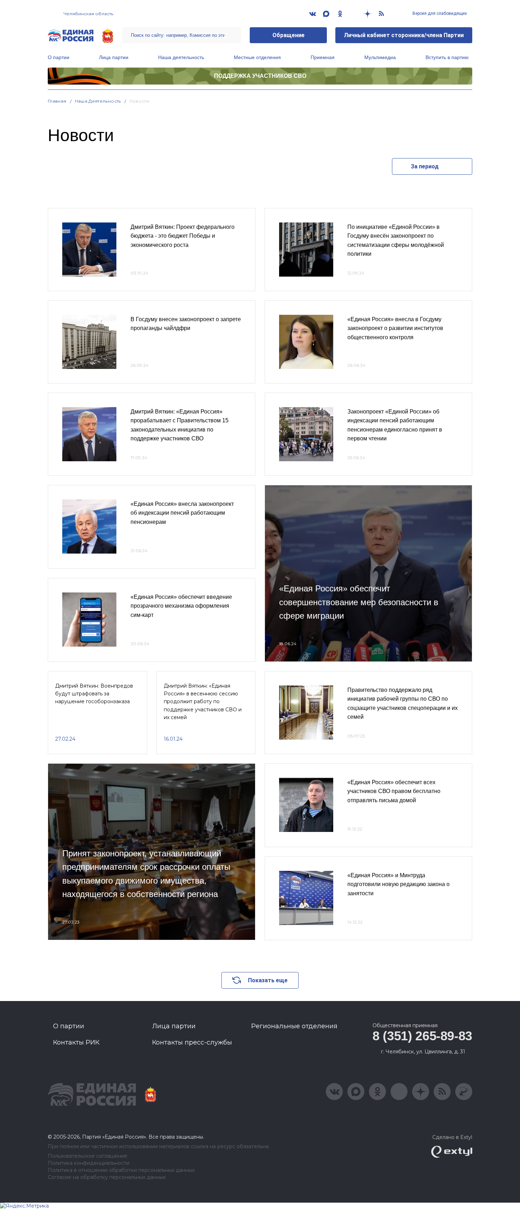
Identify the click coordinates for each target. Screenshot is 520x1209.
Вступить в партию (447, 57)
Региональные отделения (294, 1026)
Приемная (323, 57)
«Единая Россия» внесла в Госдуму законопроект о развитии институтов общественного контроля (395, 328)
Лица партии (113, 57)
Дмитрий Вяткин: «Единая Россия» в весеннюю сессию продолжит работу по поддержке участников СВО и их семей (203, 702)
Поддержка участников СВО (260, 76)
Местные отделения (257, 57)
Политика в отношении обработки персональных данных (121, 1170)
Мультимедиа (380, 57)
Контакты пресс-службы (192, 1042)
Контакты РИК (76, 1042)
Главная (57, 101)
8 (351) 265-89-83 (422, 1036)
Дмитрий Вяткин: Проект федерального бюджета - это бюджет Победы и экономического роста (183, 236)
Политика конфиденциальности (88, 1163)
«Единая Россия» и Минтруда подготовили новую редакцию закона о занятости (398, 884)
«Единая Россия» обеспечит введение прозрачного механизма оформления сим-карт (181, 606)
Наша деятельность (181, 57)
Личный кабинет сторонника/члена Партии (404, 35)
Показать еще (268, 980)
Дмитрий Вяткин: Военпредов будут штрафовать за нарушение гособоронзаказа (94, 694)
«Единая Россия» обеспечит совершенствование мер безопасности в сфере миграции (358, 602)
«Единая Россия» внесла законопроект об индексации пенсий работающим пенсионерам (182, 513)
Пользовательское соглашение (87, 1156)
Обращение (288, 35)
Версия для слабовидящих (439, 13)
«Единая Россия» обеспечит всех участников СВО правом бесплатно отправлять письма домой (393, 791)
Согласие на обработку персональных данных (107, 1177)
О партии (58, 57)
